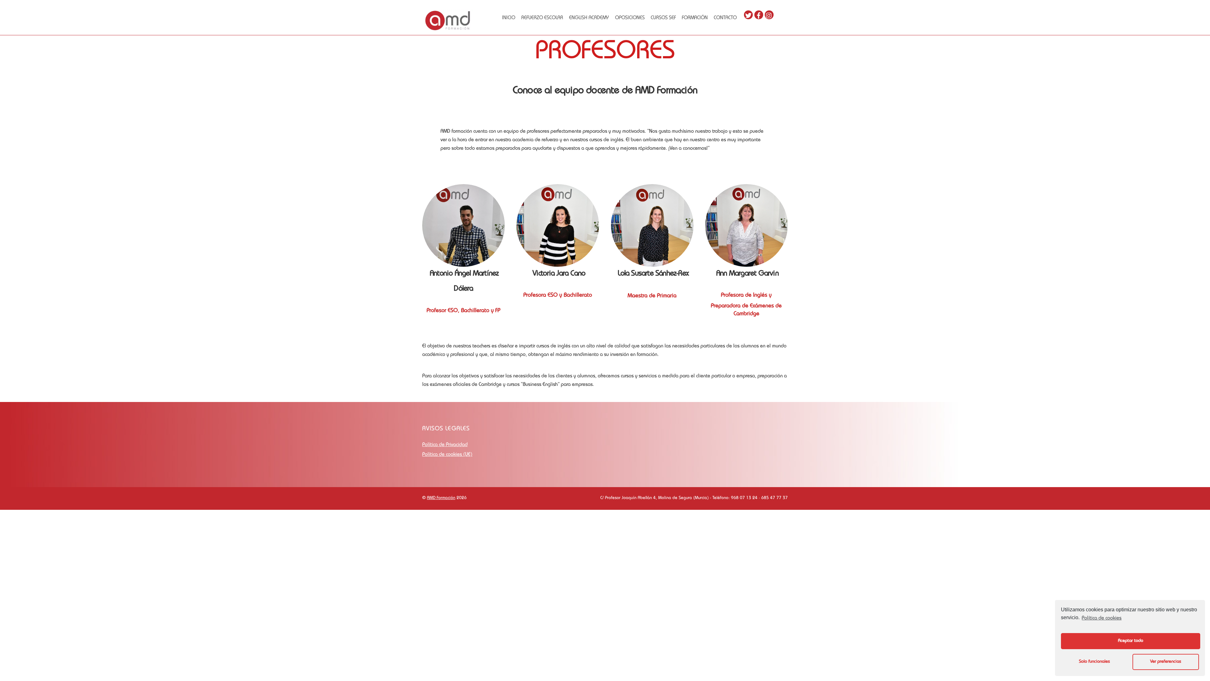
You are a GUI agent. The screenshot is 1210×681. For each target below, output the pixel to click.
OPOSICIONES (630, 18)
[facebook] (758, 15)
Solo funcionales (1094, 662)
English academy (589, 18)
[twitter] (748, 15)
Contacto (725, 18)
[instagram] (769, 15)
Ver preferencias (1165, 662)
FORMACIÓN (695, 18)
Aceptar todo (1130, 641)
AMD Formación (441, 498)
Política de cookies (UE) (447, 454)
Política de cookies (1101, 618)
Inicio (508, 18)
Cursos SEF (663, 18)
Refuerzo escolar (542, 18)
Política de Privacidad (445, 445)
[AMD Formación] (447, 29)
